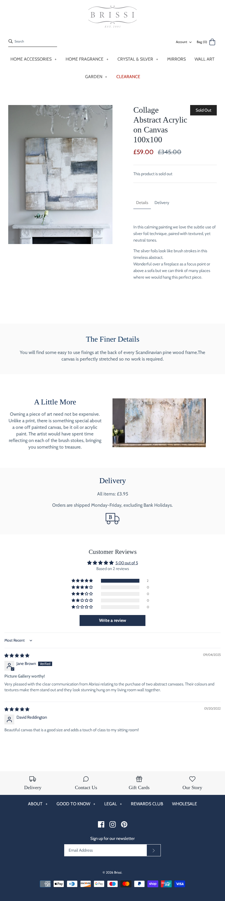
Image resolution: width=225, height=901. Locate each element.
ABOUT (37, 803)
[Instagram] (112, 824)
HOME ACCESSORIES (33, 59)
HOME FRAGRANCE (87, 59)
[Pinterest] (124, 824)
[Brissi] (112, 16)
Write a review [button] (112, 620)
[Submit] (154, 850)
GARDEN (96, 76)
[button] (83, 581)
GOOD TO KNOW (76, 803)
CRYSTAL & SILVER (137, 59)
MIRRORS (176, 59)
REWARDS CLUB (147, 803)
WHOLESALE (184, 803)
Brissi (118, 872)
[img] (16, 655)
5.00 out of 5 (127, 562)
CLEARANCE (128, 76)
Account (181, 42)
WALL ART (205, 59)
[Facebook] (101, 824)
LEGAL (113, 803)
